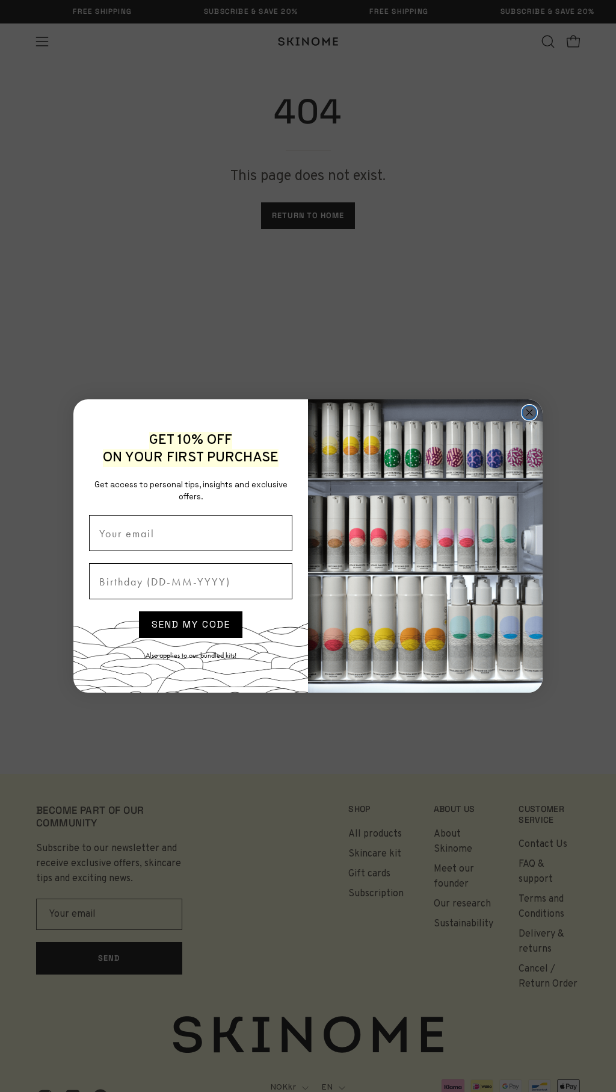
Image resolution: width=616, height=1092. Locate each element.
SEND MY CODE (191, 624)
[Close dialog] (529, 412)
